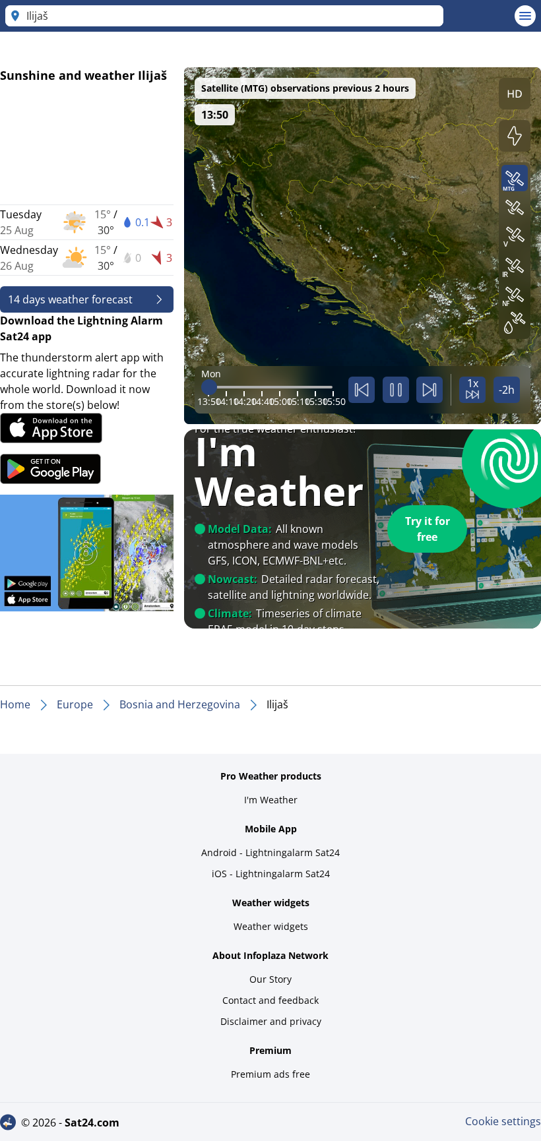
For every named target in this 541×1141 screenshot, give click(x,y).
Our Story (270, 979)
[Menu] (525, 15)
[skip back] (361, 390)
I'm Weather (271, 799)
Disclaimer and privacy (270, 1021)
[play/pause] (396, 390)
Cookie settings (503, 1121)
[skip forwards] (429, 390)
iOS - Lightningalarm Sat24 (271, 873)
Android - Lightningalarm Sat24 (270, 852)
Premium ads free (270, 1074)
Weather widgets (271, 926)
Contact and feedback (270, 1000)
